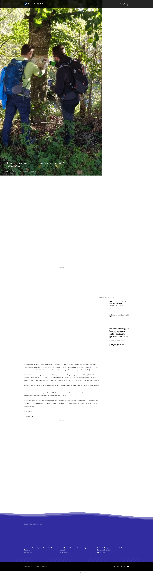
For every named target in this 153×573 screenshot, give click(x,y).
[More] (52, 262)
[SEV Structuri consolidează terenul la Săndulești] (103, 306)
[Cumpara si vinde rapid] (113, 397)
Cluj (8, 171)
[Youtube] (128, 566)
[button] (120, 4)
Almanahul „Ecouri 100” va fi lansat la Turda (118, 345)
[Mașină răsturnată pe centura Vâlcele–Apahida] (40, 536)
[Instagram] (118, 566)
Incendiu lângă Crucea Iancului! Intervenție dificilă (109, 549)
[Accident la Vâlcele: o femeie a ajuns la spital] (76, 536)
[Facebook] (36, 262)
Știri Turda (112, 318)
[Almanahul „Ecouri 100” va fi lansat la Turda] (103, 348)
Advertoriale (113, 305)
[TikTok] (121, 566)
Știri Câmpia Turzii (114, 340)
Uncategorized (113, 348)
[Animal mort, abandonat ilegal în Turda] (103, 319)
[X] (40, 262)
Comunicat (25, 171)
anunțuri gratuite (75, 572)
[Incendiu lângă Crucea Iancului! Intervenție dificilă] (113, 536)
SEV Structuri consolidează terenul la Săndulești (117, 302)
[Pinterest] (44, 262)
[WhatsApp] (48, 262)
